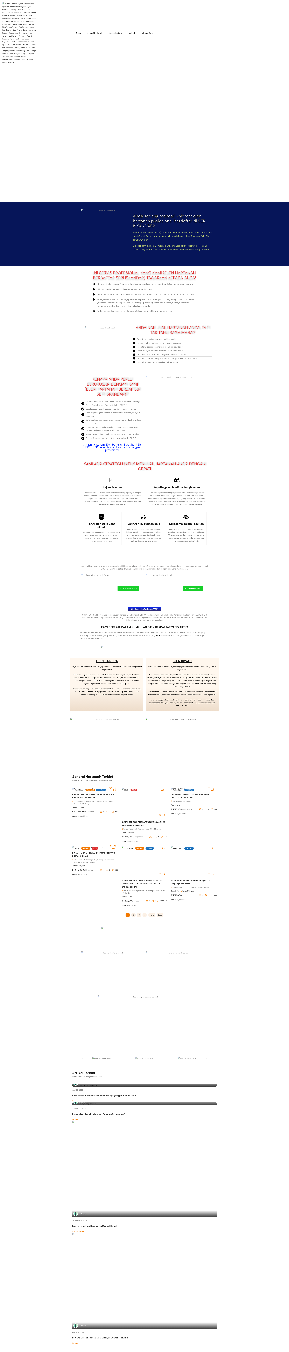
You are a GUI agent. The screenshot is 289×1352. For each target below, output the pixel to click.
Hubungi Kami (147, 33)
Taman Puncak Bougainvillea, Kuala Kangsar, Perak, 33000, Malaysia (144, 892)
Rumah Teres (127, 897)
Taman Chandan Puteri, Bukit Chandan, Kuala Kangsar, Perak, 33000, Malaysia (94, 802)
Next (152, 915)
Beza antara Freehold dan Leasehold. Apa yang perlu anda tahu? (104, 1095)
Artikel (132, 33)
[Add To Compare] (115, 787)
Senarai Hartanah (94, 33)
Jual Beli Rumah (78, 1231)
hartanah (75, 1101)
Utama (78, 33)
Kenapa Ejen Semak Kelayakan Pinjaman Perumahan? (98, 1114)
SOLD (126, 790)
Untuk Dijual (128, 848)
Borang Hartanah (115, 33)
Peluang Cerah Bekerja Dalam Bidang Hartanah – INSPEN (100, 1337)
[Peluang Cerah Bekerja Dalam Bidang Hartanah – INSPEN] (144, 1281)
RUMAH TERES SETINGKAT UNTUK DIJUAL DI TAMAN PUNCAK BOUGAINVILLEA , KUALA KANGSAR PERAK (142, 883)
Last (160, 915)
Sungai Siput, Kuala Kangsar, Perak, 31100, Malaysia (142, 829)
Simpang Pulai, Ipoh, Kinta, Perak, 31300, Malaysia (191, 887)
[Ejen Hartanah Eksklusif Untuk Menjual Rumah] (144, 1169)
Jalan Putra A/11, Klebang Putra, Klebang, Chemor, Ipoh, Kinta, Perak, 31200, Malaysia (94, 861)
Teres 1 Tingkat (78, 807)
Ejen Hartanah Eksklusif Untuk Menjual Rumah (94, 1226)
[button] (82, 1058)
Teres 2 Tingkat (78, 866)
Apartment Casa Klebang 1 (182, 801)
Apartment (175, 805)
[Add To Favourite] (110, 787)
